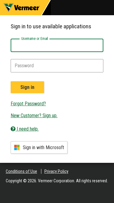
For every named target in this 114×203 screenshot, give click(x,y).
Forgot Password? (28, 104)
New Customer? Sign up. (34, 115)
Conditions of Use (21, 171)
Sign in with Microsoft (43, 147)
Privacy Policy (56, 171)
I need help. (27, 129)
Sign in (27, 87)
